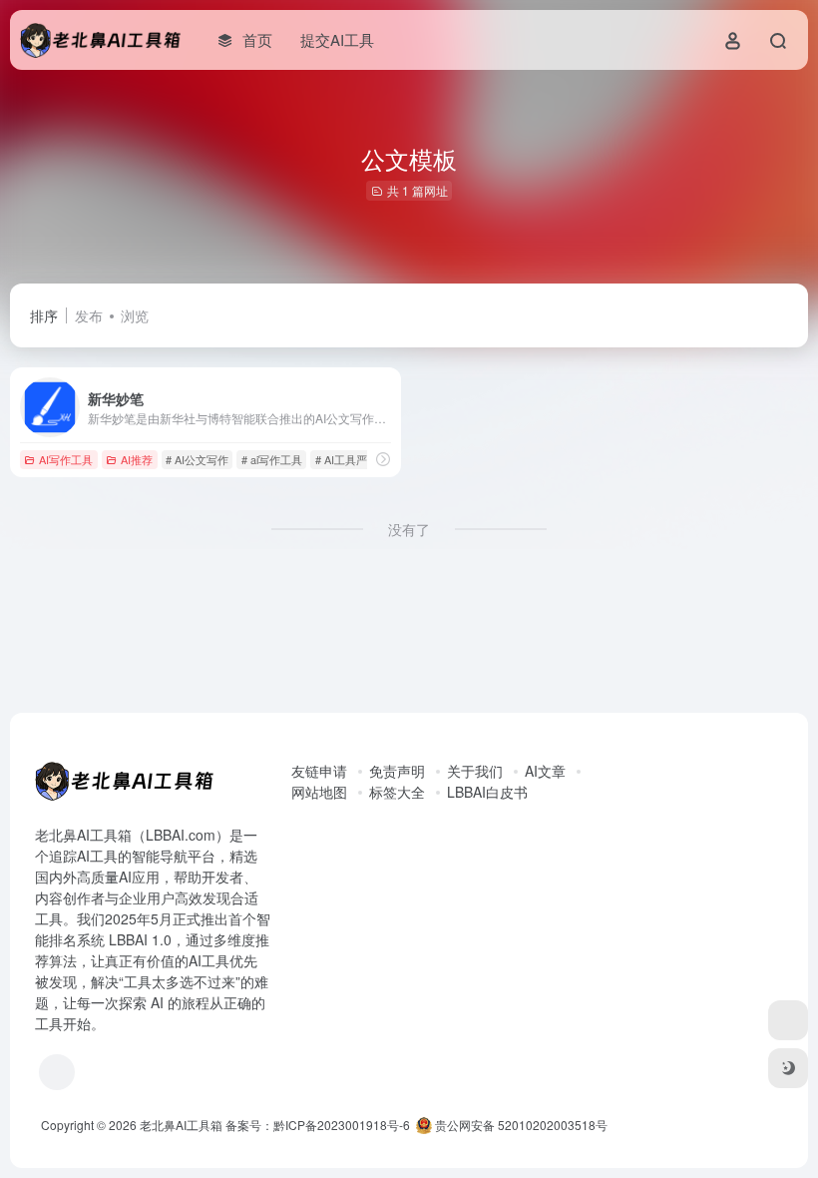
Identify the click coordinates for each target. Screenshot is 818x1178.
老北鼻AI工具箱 (181, 1124)
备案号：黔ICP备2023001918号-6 (317, 1124)
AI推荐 (137, 459)
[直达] (383, 458)
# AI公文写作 (197, 459)
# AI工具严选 (346, 459)
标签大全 (397, 792)
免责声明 (397, 771)
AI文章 (545, 771)
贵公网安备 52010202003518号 (520, 1124)
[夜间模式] (788, 1068)
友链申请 (319, 771)
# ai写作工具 (271, 459)
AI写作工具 (66, 459)
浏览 (135, 315)
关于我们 (475, 771)
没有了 (409, 529)
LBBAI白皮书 (487, 792)
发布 (89, 315)
